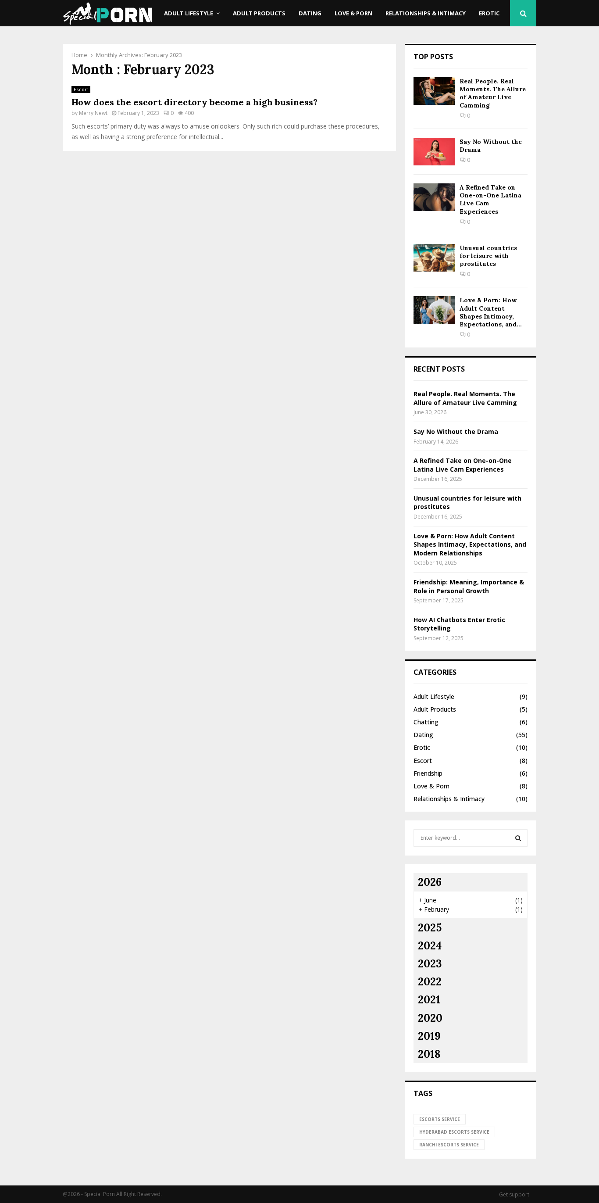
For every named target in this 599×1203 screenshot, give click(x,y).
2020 (430, 1018)
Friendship (428, 773)
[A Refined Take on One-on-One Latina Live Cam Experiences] (434, 197)
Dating (310, 13)
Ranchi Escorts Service (449, 1145)
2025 (430, 927)
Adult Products (259, 13)
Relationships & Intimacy (425, 13)
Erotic (489, 13)
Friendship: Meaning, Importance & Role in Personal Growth (469, 586)
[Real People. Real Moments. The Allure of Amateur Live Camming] (434, 91)
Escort (81, 89)
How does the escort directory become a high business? (194, 102)
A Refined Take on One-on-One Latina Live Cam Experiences (463, 464)
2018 (429, 1054)
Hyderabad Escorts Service (454, 1132)
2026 (430, 882)
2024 (430, 945)
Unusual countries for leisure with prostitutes (488, 256)
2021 (429, 999)
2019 (429, 1036)
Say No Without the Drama (456, 431)
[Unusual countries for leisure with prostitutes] (434, 258)
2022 (430, 981)
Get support (514, 1194)
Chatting (426, 722)
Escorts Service (439, 1119)
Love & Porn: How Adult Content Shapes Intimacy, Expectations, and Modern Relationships (470, 544)
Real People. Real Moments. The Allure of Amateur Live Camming (493, 93)
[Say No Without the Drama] (434, 151)
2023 (430, 963)
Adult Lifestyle (188, 13)
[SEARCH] (518, 838)
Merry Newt (93, 113)
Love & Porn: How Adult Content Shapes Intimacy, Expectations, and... (491, 312)
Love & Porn (353, 13)
